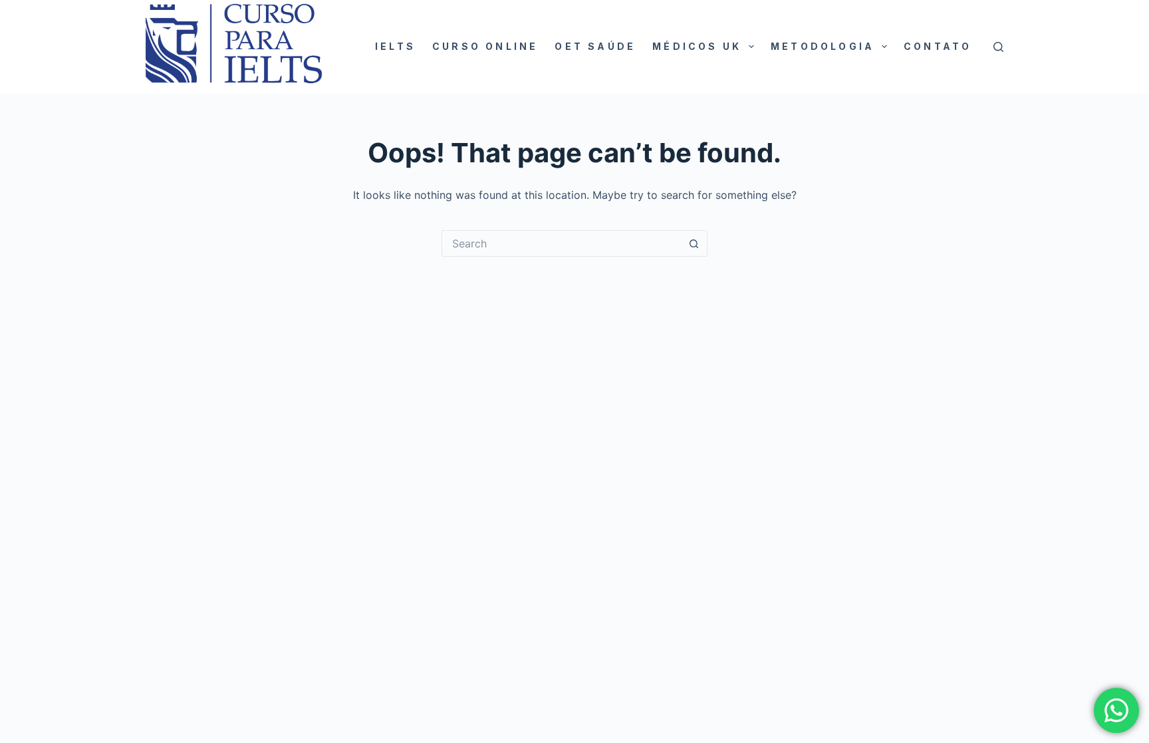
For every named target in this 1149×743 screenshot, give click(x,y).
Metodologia (822, 46)
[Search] (998, 47)
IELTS (395, 46)
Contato (937, 46)
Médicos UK (696, 46)
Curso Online (485, 46)
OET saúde (595, 46)
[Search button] (694, 243)
